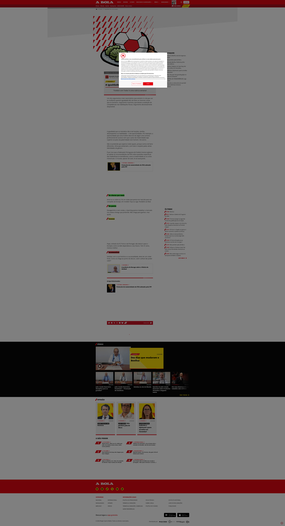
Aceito (148, 83)
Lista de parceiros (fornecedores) (128, 78)
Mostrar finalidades (137, 83)
